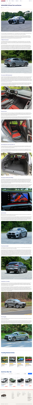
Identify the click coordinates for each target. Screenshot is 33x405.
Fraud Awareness (29, 399)
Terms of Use (29, 393)
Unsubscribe (29, 400)
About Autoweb (18, 393)
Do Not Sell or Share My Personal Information (30, 398)
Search (30, 373)
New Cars (13, 393)
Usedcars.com (24, 393)
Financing (13, 398)
